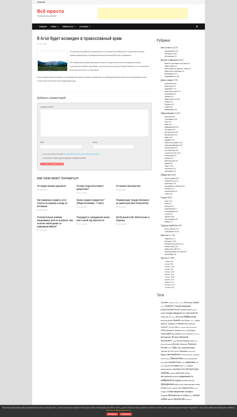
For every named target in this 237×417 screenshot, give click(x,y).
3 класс (167, 266)
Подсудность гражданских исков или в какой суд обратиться (93, 219)
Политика (168, 183)
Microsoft (180, 316)
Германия (183, 330)
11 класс (168, 287)
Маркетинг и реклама (173, 71)
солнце (174, 388)
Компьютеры (170, 246)
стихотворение (175, 391)
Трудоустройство (169, 225)
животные (175, 362)
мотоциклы (166, 376)
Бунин (178, 330)
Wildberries (183, 324)
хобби (164, 398)
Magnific (173, 317)
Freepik (183, 309)
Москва (175, 344)
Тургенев (164, 351)
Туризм (167, 216)
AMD (176, 302)
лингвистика (179, 369)
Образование (167, 113)
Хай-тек (164, 235)
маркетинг (180, 373)
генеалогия (193, 359)
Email (96, 142)
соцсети (196, 388)
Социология (169, 191)
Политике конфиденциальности (118, 410)
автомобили (174, 354)
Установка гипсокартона (128, 185)
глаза (162, 362)
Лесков (195, 341)
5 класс (167, 272)
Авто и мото (167, 47)
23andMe (164, 302)
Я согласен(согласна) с (71, 154)
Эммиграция (169, 109)
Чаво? (167, 166)
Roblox (187, 320)
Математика (169, 135)
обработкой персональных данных (82, 154)
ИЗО (166, 122)
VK (177, 324)
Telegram (171, 324)
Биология (168, 116)
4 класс (167, 269)
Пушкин (192, 344)
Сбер (179, 348)
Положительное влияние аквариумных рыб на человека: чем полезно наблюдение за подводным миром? (55, 222)
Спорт (167, 194)
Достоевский (176, 334)
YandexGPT (164, 327)
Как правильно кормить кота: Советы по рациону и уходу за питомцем (52, 203)
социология (187, 387)
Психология (169, 148)
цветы (170, 399)
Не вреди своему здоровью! (51, 185)
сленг (170, 388)
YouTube (171, 327)
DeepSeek (185, 306)
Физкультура (170, 161)
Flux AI (176, 309)
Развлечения (170, 209)
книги (182, 366)
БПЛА (163, 330)
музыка (175, 376)
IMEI (184, 313)
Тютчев (170, 351)
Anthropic (188, 302)
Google (169, 313)
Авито (177, 327)
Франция (183, 351)
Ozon (182, 320)
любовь (165, 372)
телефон (189, 391)
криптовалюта (166, 369)
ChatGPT (169, 305)
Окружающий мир (171, 145)
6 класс (167, 274)
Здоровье (168, 89)
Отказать (126, 414)
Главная (43, 26)
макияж (172, 373)
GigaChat (194, 310)
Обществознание (171, 142)
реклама (191, 384)
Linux (163, 316)
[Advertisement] (143, 13)
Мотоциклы (169, 56)
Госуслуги (191, 330)
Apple (196, 302)
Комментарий (47, 107)
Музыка (167, 206)
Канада (175, 341)
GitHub (163, 313)
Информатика (170, 127)
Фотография (170, 219)
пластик (191, 380)
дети (167, 362)
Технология (169, 155)
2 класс (167, 264)
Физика (168, 158)
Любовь (168, 96)
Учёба (53, 26)
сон (179, 388)
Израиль (190, 334)
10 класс (168, 285)
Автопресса (169, 53)
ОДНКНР (168, 140)
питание (185, 380)
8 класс (167, 279)
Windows (191, 324)
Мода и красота (171, 99)
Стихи (167, 214)
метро (187, 373)
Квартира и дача (171, 91)
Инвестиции (169, 66)
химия (196, 395)
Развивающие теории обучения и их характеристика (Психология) (132, 201)
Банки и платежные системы (176, 63)
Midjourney (190, 316)
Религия (168, 189)
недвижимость (186, 376)
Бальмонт (170, 330)
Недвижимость (170, 76)
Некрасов (184, 344)
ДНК (169, 333)
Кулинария (169, 94)
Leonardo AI (192, 313)
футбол (190, 395)
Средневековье (188, 347)
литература (191, 368)
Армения (194, 327)
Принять (112, 414)
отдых (177, 380)
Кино (166, 201)
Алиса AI (189, 327)
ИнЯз (166, 124)
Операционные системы (174, 251)
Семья (167, 107)
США (174, 347)
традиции (164, 395)
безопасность (165, 359)
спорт (163, 391)
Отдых (167, 102)
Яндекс (164, 354)
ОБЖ (166, 137)
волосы (185, 359)
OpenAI (176, 320)
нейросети (167, 380)
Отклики (83, 26)
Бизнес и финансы (169, 59)
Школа (164, 257)
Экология (168, 168)
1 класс (167, 261)
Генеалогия (169, 83)
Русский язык (170, 150)
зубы (197, 362)
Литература (169, 132)
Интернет (168, 241)
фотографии (183, 395)
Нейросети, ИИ (170, 249)
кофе (185, 366)
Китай (179, 341)
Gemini (189, 310)
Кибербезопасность (172, 244)
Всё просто (50, 11)
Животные (169, 86)
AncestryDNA (181, 302)
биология (176, 358)
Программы (169, 254)
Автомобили (169, 51)
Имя (42, 142)
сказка (164, 387)
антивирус (196, 355)
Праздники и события (173, 186)
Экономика (169, 171)
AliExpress (171, 302)
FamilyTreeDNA (167, 309)
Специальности (171, 231)
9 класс (167, 282)
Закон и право (170, 178)
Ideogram (177, 313)
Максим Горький (166, 344)
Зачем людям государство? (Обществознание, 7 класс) (91, 201)
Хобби (167, 222)
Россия (164, 347)
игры (162, 366)
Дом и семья (167, 80)
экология (179, 399)
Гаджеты (168, 239)
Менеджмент (170, 74)
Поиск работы (170, 229)
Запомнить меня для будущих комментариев (64, 158)
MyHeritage (164, 320)
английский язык (186, 355)
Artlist (162, 306)
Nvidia (170, 320)
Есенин (183, 334)
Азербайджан (183, 327)
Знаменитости (170, 181)
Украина (176, 351)
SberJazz (192, 320)
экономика (188, 399)
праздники (167, 384)
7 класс (167, 277)
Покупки (168, 104)
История (168, 129)
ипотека (167, 366)
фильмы (172, 395)
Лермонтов (188, 340)
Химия (167, 163)
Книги (167, 203)
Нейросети (68, 26)
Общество (166, 174)
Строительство (171, 153)
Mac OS (168, 317)
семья (197, 384)
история (175, 365)
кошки (190, 365)
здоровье (191, 362)
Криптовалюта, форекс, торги (176, 68)
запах (183, 362)
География (169, 119)
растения (184, 384)
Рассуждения (170, 211)
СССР (169, 348)
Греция (164, 334)
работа (177, 384)
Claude (178, 306)
